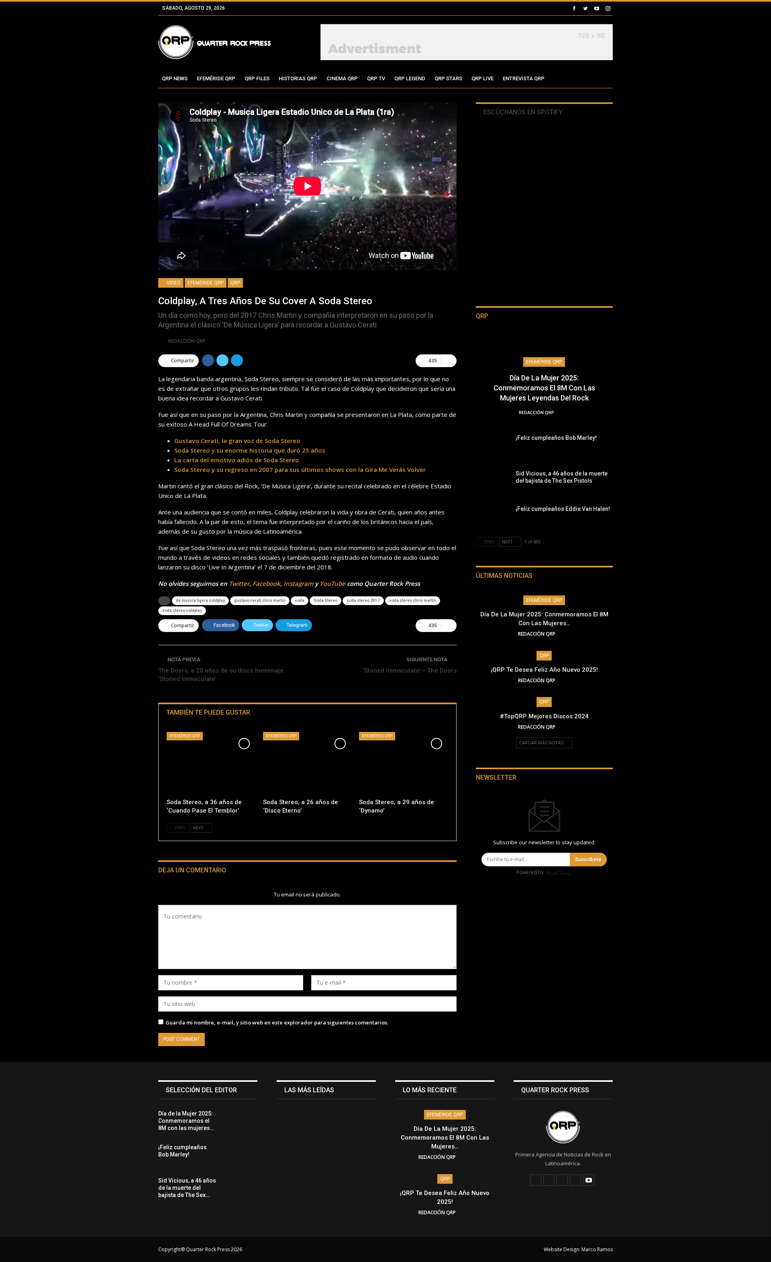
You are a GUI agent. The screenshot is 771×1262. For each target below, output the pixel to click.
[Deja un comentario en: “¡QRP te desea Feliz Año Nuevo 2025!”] (568, 680)
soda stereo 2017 (363, 600)
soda (299, 600)
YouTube (332, 583)
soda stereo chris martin (412, 600)
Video (173, 283)
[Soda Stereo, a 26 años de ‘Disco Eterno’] (307, 763)
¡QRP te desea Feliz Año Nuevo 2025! (544, 669)
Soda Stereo (325, 600)
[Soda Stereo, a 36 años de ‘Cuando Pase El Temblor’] (211, 763)
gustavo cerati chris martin (260, 600)
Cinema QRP (342, 78)
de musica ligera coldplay (200, 600)
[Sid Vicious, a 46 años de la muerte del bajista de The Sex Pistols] (493, 483)
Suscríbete (588, 859)
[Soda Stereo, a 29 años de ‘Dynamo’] (403, 763)
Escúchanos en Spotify (522, 112)
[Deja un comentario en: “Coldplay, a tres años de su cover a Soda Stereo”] (449, 360)
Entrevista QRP (524, 78)
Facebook (266, 583)
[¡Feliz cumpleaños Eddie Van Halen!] (493, 518)
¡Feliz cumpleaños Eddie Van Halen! (563, 509)
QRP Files (257, 78)
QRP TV (376, 78)
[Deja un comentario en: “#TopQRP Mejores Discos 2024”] (568, 726)
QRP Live (482, 78)
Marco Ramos (597, 1249)
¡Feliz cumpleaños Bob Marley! (556, 438)
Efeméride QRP (216, 78)
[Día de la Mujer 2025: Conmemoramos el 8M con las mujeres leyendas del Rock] (240, 1123)
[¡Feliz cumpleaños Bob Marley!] (493, 447)
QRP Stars (448, 78)
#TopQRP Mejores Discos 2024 (544, 716)
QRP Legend (409, 78)
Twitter (239, 583)
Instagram (298, 583)
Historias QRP (298, 78)
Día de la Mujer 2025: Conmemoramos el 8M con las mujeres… (445, 1137)
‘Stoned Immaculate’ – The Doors (410, 670)
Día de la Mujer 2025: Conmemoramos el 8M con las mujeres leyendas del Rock (544, 388)
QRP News (175, 78)
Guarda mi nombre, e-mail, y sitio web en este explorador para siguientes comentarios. (276, 1022)
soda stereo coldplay (182, 610)
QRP (235, 283)
